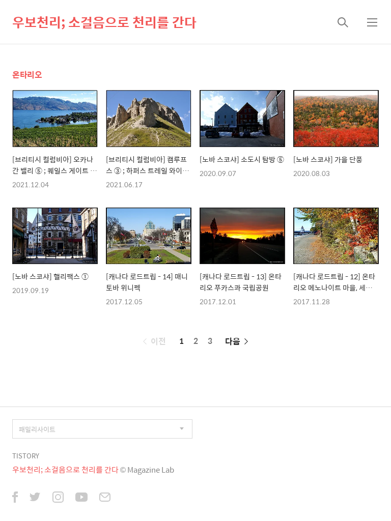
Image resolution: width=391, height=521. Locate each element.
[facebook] (15, 498)
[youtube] (81, 498)
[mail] (104, 498)
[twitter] (35, 498)
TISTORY (25, 455)
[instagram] (58, 498)
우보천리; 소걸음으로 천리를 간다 (104, 22)
